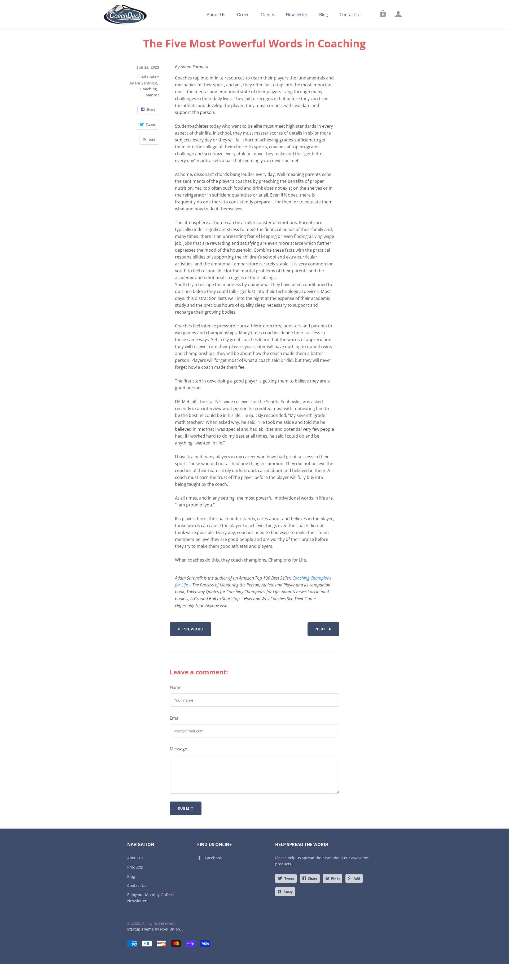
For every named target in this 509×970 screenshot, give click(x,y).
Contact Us (351, 14)
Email (175, 718)
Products (135, 867)
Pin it (335, 878)
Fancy (288, 891)
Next (321, 629)
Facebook (213, 857)
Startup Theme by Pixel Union (153, 929)
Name (176, 687)
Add (357, 878)
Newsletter (297, 14)
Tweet (289, 878)
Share (312, 878)
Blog (323, 14)
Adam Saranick (143, 83)
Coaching (148, 88)
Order (243, 14)
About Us (216, 14)
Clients (267, 14)
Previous (192, 629)
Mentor (152, 94)
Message (178, 749)
